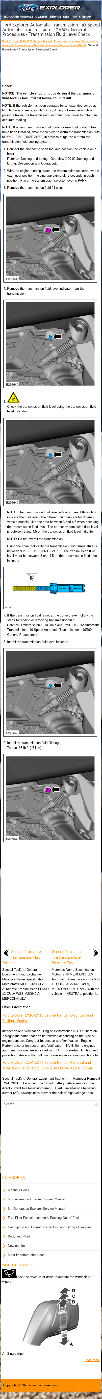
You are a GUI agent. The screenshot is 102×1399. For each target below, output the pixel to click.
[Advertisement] (51, 66)
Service (55, 16)
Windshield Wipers (17, 1265)
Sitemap (85, 16)
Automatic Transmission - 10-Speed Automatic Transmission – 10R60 (44, 45)
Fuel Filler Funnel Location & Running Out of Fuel (43, 1218)
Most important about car (26, 1255)
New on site (16, 1246)
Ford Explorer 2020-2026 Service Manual (27, 41)
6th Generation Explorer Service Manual (36, 1208)
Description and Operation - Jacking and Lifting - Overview (49, 1227)
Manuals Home (18, 1190)
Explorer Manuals (18, 16)
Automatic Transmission (83, 41)
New (66, 16)
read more (92, 1360)
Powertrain (60, 41)
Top (74, 16)
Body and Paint (19, 1236)
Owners (41, 16)
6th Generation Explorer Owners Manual (36, 1199)
